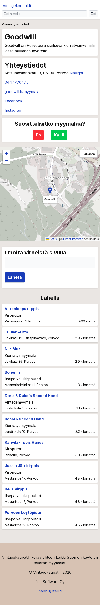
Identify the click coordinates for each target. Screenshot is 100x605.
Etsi (93, 14)
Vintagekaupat (17, 5)
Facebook (13, 101)
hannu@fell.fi (50, 591)
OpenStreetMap (73, 239)
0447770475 (16, 82)
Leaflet (53, 239)
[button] (50, 190)
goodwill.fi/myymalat (22, 91)
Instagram (13, 110)
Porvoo (7, 24)
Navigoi (76, 73)
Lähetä (15, 277)
